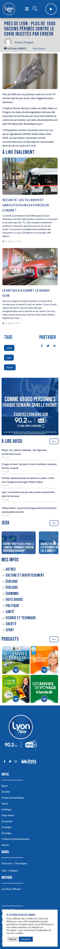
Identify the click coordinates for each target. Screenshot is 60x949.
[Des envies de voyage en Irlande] (44, 689)
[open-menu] (27, 9)
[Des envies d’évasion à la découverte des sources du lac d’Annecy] (16, 660)
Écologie (12, 581)
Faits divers (39, 48)
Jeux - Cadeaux (10, 870)
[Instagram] (15, 761)
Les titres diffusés (11, 888)
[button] (54, 542)
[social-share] (40, 345)
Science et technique (21, 617)
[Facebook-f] (4, 761)
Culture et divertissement (25, 575)
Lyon (9, 357)
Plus (54, 441)
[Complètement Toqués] (44, 660)
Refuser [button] (12, 939)
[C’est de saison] (16, 689)
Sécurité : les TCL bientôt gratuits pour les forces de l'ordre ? (25, 205)
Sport (10, 630)
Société (11, 623)
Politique (12, 605)
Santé (10, 611)
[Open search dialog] (35, 9)
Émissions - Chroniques (14, 863)
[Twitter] (10, 761)
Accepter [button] (26, 939)
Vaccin (10, 367)
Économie (12, 593)
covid (9, 348)
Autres (11, 569)
